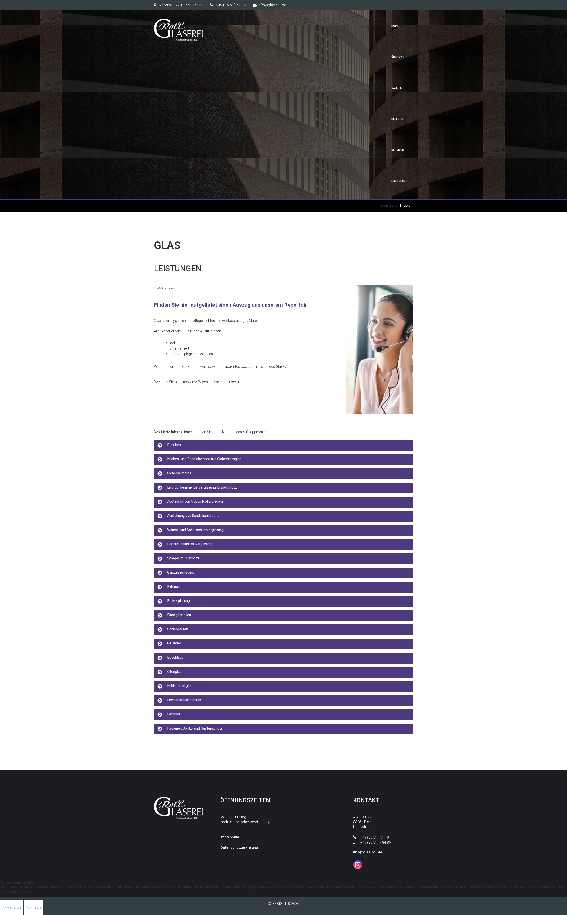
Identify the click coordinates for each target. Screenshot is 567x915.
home (395, 25)
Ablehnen (34, 907)
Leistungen (165, 287)
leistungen (399, 181)
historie (397, 119)
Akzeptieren (11, 907)
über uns (397, 56)
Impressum (229, 837)
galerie (396, 88)
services (397, 150)
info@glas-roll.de (367, 852)
